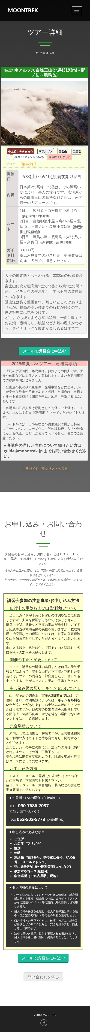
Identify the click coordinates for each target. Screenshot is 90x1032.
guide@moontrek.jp (24, 450)
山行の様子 (29, 164)
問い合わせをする (43, 977)
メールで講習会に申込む (44, 351)
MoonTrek (23, 10)
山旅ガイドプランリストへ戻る (45, 468)
